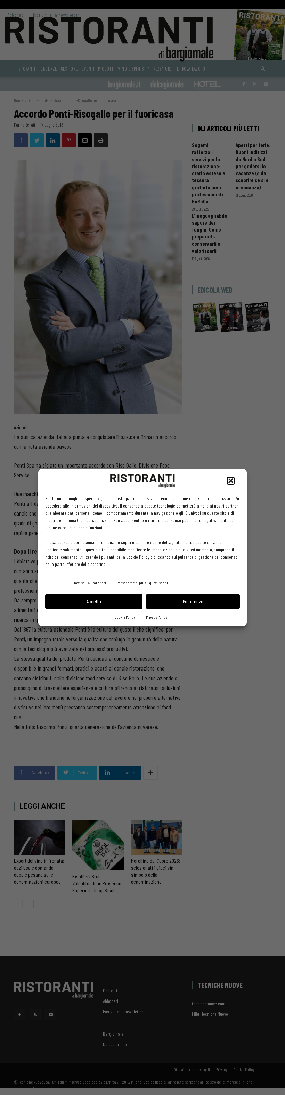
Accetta (94, 601)
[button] (230, 480)
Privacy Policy (156, 617)
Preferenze (193, 601)
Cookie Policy (124, 617)
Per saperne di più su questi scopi (142, 582)
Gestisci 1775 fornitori (90, 582)
